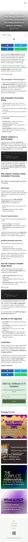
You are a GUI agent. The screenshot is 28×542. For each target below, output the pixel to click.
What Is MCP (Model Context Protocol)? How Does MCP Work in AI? (12, 507)
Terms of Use (14, 523)
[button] (25, 35)
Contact (14, 528)
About (14, 521)
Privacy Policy (14, 525)
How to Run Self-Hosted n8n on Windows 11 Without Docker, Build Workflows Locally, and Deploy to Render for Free (13, 459)
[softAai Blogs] (3, 3)
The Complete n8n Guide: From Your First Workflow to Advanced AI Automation (13, 482)
